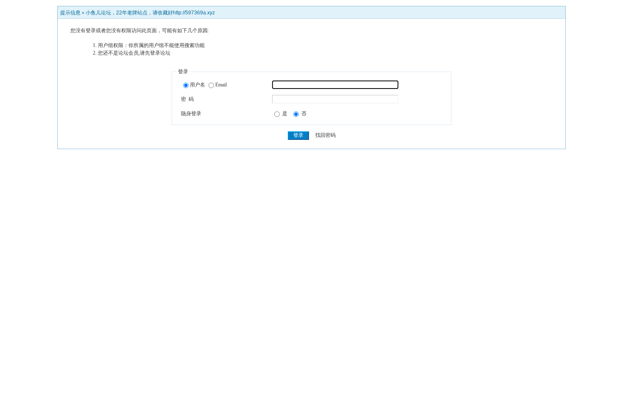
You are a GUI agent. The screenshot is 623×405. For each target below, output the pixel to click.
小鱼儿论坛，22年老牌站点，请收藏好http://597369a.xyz (150, 13)
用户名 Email (208, 85)
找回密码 (325, 135)
